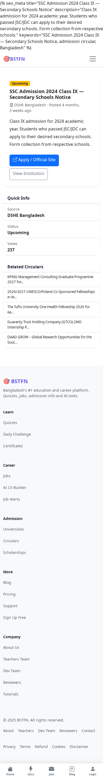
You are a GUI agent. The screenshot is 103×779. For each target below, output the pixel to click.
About (8, 730)
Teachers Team (16, 659)
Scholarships (14, 552)
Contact (88, 730)
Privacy (9, 746)
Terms (25, 746)
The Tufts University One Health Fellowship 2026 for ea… (48, 309)
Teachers (26, 730)
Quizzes (10, 422)
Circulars (11, 540)
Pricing (9, 594)
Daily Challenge (17, 434)
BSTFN (14, 58)
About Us (11, 647)
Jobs (7, 475)
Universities (13, 529)
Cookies (58, 746)
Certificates (13, 445)
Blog (7, 582)
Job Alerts (11, 499)
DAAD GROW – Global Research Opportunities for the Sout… (49, 340)
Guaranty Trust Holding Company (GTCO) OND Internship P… (44, 325)
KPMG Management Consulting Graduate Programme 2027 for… (50, 279)
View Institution (28, 173)
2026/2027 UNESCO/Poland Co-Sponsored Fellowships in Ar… (51, 294)
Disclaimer (79, 746)
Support (10, 605)
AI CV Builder (14, 487)
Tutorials (10, 694)
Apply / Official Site (36, 160)
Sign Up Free (14, 617)
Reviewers (12, 682)
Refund (41, 746)
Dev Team (11, 670)
